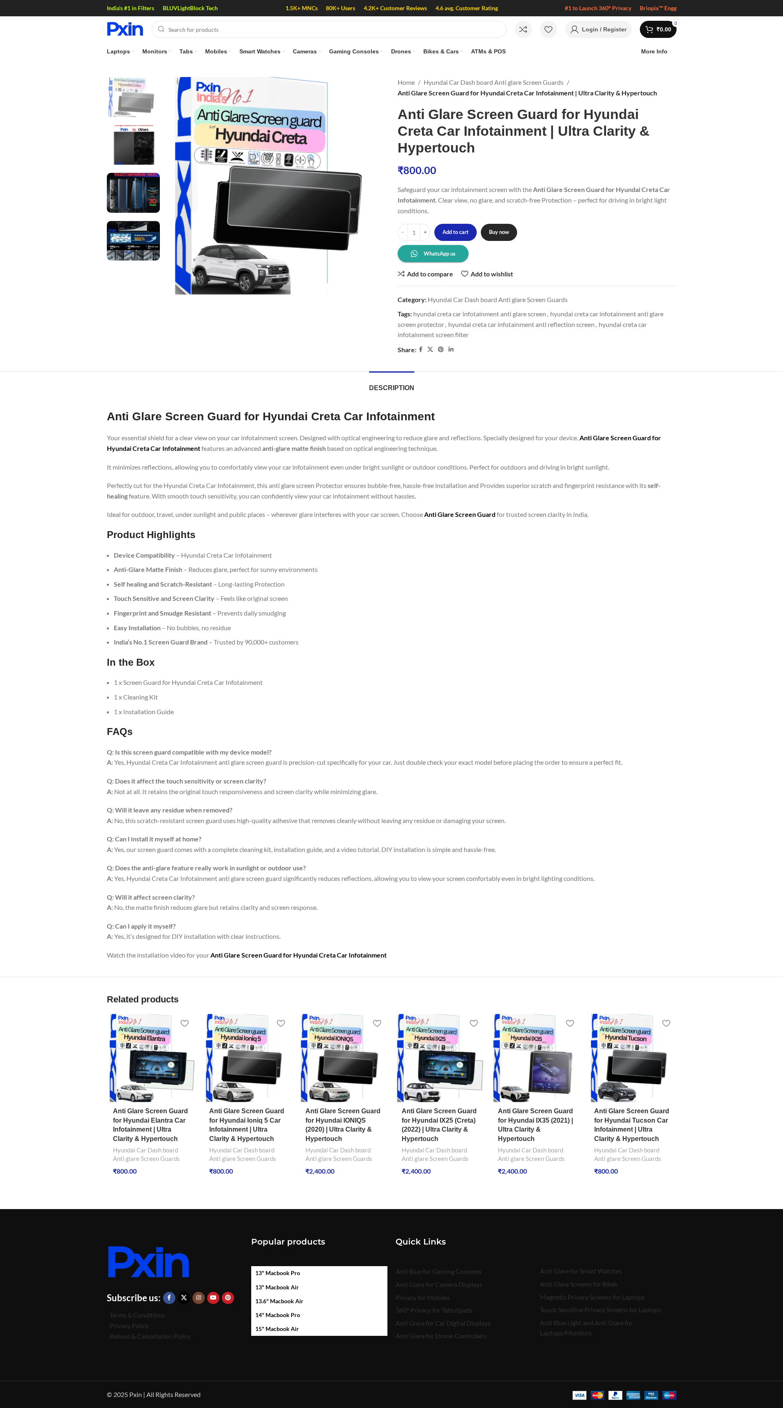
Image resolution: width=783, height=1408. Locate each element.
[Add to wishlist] (185, 1023)
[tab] (391, 383)
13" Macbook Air (277, 1287)
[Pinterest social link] (441, 349)
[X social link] (430, 349)
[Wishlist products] (548, 29)
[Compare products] (523, 29)
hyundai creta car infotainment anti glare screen (479, 314)
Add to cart (455, 232)
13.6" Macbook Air (279, 1301)
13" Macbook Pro (277, 1272)
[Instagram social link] (198, 1298)
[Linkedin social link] (451, 349)
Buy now (499, 232)
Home (406, 82)
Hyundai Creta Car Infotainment (340, 955)
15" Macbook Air (277, 1328)
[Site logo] (125, 28)
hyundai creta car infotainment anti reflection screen (521, 324)
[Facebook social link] (420, 349)
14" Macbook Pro (277, 1314)
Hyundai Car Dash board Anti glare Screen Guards (494, 82)
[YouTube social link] (213, 1298)
